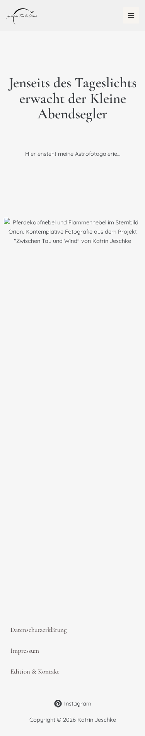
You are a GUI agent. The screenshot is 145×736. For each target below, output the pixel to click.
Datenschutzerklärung (38, 630)
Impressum (24, 651)
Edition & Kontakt (34, 671)
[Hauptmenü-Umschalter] (131, 15)
